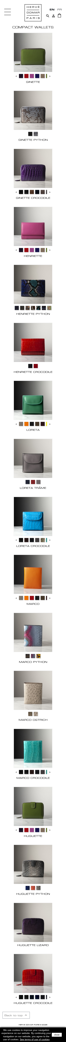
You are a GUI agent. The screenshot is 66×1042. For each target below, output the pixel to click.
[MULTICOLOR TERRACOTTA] (38, 656)
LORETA (33, 429)
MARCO (33, 603)
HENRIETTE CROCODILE (33, 372)
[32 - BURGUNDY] (43, 424)
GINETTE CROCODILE (33, 197)
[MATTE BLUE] (30, 366)
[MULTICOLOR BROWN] (28, 656)
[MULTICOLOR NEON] (49, 308)
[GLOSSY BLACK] (21, 997)
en (52, 9)
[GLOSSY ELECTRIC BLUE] (28, 888)
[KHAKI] (30, 714)
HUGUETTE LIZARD (33, 945)
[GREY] (22, 308)
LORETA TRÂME (33, 487)
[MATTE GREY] (37, 540)
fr (59, 9)
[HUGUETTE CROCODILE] (33, 973)
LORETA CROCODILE (33, 546)
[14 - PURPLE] (21, 76)
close (57, 1034)
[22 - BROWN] (37, 424)
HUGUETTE (33, 836)
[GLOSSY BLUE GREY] (36, 134)
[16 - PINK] (32, 76)
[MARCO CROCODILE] (33, 748)
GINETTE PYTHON (33, 139)
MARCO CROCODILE (33, 777)
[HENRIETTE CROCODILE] (33, 342)
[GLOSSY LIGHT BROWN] (32, 192)
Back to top (16, 1015)
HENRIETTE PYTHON (33, 313)
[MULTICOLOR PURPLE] (44, 308)
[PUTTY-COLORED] (36, 714)
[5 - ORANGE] (26, 424)
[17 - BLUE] (37, 76)
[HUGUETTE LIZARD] (33, 922)
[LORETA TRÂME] (33, 458)
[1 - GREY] (21, 424)
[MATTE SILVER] (38, 888)
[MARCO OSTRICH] (33, 690)
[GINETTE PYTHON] (33, 110)
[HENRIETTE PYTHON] (33, 284)
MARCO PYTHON (33, 662)
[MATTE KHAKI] (43, 540)
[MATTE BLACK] (30, 134)
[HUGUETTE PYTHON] (33, 864)
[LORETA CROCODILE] (33, 516)
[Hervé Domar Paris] (33, 12)
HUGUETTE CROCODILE (33, 1003)
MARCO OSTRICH (33, 719)
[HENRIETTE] (33, 226)
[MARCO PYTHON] (33, 632)
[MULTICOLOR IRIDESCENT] (33, 308)
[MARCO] (33, 574)
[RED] (33, 482)
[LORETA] (33, 400)
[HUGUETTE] (33, 806)
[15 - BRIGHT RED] (26, 76)
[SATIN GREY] (43, 192)
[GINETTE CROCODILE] (33, 168)
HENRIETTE (33, 256)
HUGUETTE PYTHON (33, 893)
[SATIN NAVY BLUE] (37, 192)
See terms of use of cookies (35, 1039)
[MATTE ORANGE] (33, 888)
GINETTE (33, 82)
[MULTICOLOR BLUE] (38, 308)
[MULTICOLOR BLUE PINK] (33, 656)
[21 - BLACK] (32, 424)
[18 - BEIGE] (43, 76)
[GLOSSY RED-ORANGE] (36, 366)
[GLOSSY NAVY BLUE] (17, 308)
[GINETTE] (33, 52)
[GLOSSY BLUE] (37, 997)
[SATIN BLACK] (21, 192)
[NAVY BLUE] (28, 482)
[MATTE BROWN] (26, 540)
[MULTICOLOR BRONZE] (28, 308)
